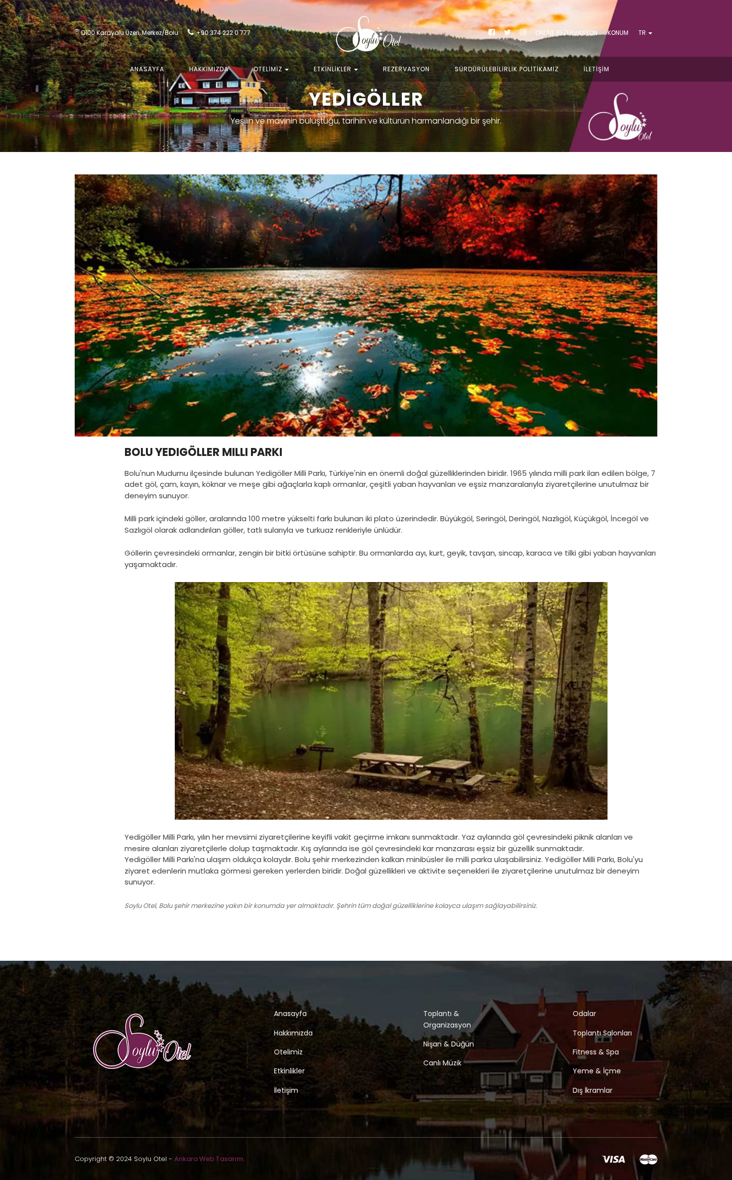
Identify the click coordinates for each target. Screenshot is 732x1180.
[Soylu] (142, 1042)
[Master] (648, 1159)
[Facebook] (491, 32)
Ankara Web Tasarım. (209, 1159)
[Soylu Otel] (366, 37)
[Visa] (613, 1159)
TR (642, 32)
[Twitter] (507, 32)
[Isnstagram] (523, 32)
